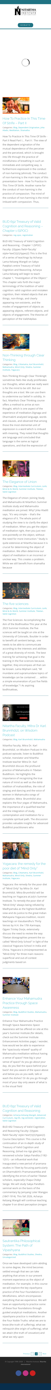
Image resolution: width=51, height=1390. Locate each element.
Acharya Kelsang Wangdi (24, 1115)
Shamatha (25, 130)
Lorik (44, 486)
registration (27, 235)
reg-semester (27, 1118)
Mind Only (19, 367)
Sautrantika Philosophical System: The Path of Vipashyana (21, 1245)
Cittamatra (23, 364)
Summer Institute (27, 489)
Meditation (14, 130)
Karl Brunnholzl (36, 364)
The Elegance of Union (20, 482)
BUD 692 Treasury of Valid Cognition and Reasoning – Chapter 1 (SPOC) (23, 226)
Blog (15, 127)
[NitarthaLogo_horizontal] (25, 6)
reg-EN (17, 1118)
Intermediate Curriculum (29, 486)
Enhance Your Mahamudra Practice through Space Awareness (22, 1003)
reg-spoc (17, 235)
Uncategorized (9, 1257)
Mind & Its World (10, 489)
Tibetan (39, 489)
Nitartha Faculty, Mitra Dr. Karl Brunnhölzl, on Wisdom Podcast (24, 730)
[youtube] (31, 2)
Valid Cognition (9, 492)
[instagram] (26, 2)
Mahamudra (8, 367)
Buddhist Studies (26, 1012)
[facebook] (21, 2)
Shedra (29, 367)
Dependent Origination (28, 127)
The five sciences (16, 604)
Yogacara (15, 370)
